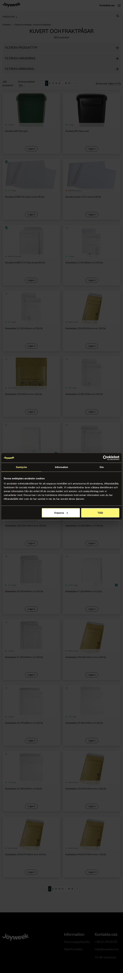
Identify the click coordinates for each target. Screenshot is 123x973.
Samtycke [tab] (21, 467)
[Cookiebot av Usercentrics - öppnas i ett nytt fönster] (105, 458)
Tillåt (100, 512)
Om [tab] (102, 467)
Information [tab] (61, 467)
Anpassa (59, 512)
